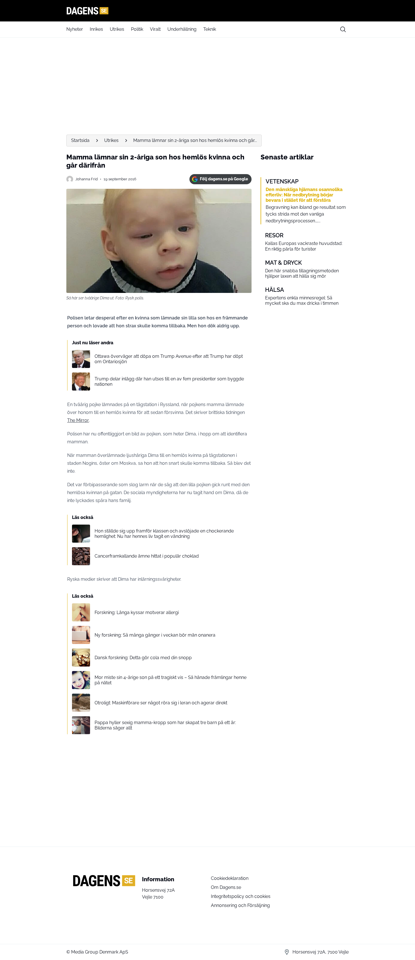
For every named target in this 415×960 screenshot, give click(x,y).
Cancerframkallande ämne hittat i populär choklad (147, 556)
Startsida (80, 140)
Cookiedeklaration (229, 878)
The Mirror (78, 420)
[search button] (343, 29)
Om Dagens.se (226, 887)
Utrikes (117, 29)
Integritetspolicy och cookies (240, 896)
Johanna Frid (86, 179)
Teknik (209, 29)
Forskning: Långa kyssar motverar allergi (137, 612)
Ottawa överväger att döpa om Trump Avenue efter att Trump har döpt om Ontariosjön (169, 359)
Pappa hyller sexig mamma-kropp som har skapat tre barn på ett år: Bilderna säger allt (165, 725)
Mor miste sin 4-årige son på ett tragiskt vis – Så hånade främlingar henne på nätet (170, 680)
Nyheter (74, 29)
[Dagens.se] (207, 11)
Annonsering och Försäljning (240, 905)
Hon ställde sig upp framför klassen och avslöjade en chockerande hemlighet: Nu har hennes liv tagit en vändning (164, 533)
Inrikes (96, 29)
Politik (137, 29)
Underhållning (181, 29)
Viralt (155, 29)
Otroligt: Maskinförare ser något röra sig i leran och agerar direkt (161, 702)
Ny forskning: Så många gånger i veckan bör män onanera (155, 635)
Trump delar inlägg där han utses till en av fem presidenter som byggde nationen (169, 381)
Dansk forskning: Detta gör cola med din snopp (143, 657)
